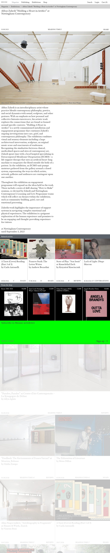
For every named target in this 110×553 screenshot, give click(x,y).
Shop (45, 2)
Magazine (15, 2)
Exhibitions (36, 2)
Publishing (25, 2)
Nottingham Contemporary (17, 228)
